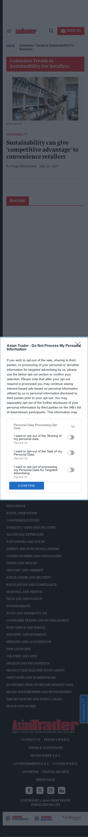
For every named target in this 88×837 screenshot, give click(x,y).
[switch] (70, 437)
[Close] (79, 346)
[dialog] (44, 418)
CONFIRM (26, 485)
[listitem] (44, 426)
